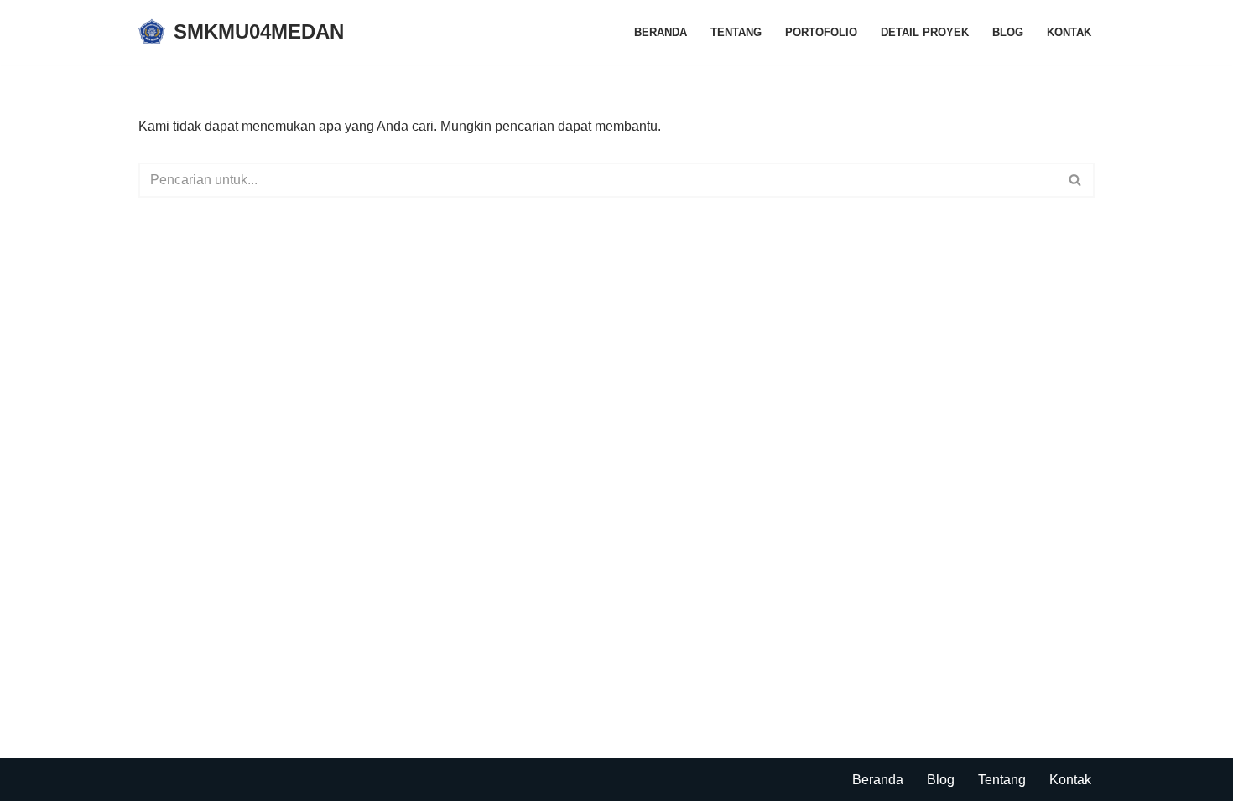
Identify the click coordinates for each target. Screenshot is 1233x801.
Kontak (1069, 32)
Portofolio (821, 32)
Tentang (736, 32)
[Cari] (1076, 180)
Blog (1007, 32)
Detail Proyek (925, 32)
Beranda (660, 32)
